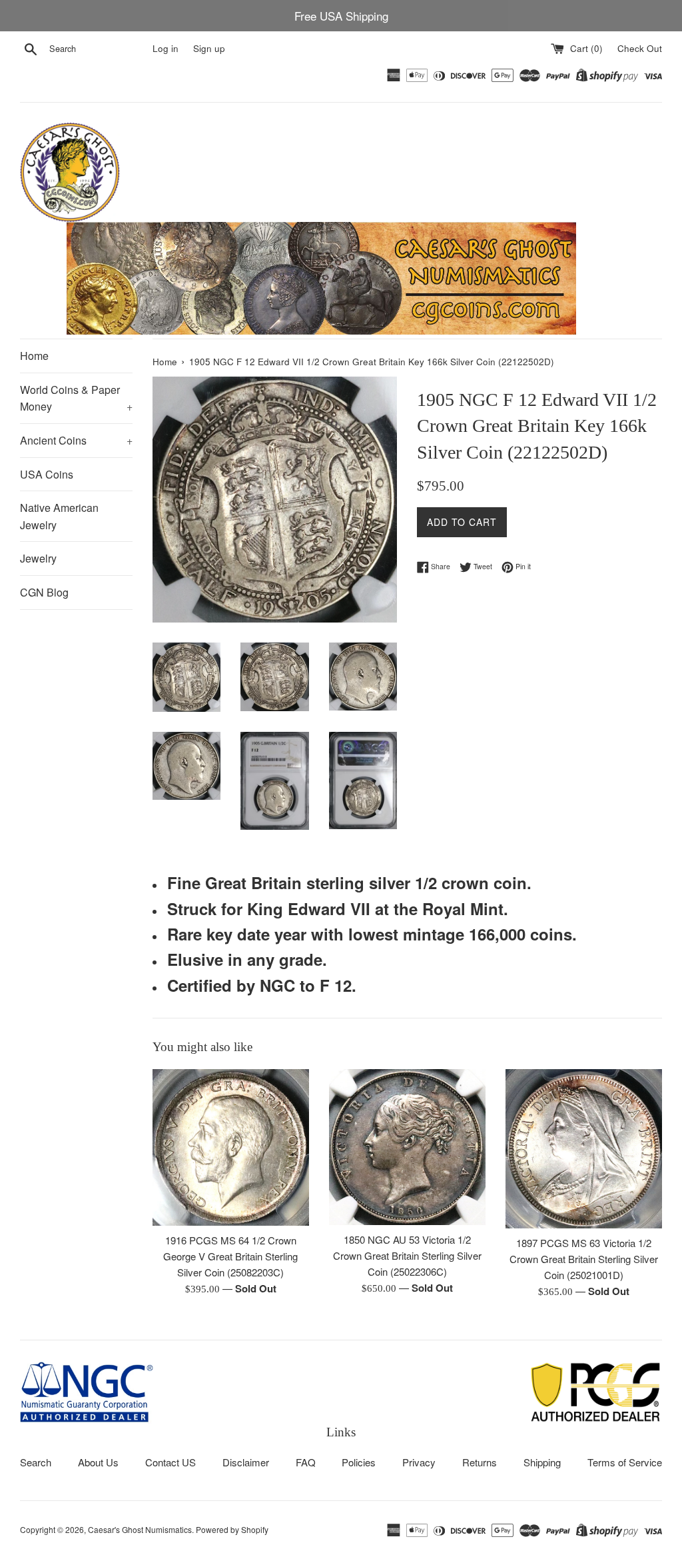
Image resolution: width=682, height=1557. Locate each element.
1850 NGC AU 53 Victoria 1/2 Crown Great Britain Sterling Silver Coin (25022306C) (407, 1255)
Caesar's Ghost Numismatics (140, 1529)
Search (35, 1462)
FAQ (306, 1462)
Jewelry (38, 558)
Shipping (542, 1462)
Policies (359, 1462)
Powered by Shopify (232, 1529)
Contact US (170, 1462)
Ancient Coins (76, 440)
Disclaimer (245, 1462)
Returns (479, 1462)
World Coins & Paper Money (76, 398)
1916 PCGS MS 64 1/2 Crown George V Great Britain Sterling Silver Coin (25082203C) (230, 1256)
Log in (165, 48)
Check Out (639, 48)
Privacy (419, 1462)
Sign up (209, 48)
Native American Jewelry (59, 516)
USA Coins (46, 474)
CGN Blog (44, 592)
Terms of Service (624, 1462)
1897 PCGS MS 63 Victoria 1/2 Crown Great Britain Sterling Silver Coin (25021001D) (584, 1259)
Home (34, 355)
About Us (98, 1462)
